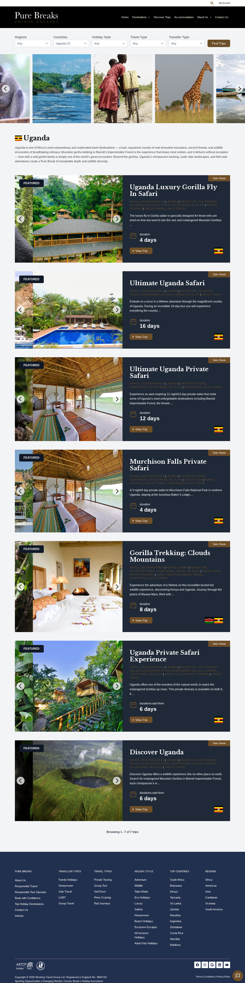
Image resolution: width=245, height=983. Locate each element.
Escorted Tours (157, 205)
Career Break (71, 981)
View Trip (141, 250)
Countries (60, 37)
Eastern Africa (152, 201)
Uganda (172, 201)
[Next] (239, 89)
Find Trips (219, 43)
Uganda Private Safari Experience (165, 656)
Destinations (139, 17)
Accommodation (184, 17)
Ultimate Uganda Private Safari (169, 372)
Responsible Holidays (157, 294)
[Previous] (6, 89)
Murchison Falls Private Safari (168, 465)
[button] (212, 3)
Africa (135, 201)
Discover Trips (162, 17)
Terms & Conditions (205, 976)
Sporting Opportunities (27, 981)
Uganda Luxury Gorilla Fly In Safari (173, 190)
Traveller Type (179, 37)
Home (125, 17)
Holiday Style (101, 37)
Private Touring (142, 574)
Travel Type (138, 37)
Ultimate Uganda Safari (167, 283)
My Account (224, 3)
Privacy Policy (223, 976)
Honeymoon (138, 387)
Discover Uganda (157, 752)
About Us (202, 17)
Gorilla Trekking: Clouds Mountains (170, 556)
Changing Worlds (52, 981)
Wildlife (197, 205)
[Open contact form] (237, 975)
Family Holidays (169, 574)
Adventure (188, 201)
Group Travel (155, 208)
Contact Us (221, 17)
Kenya (171, 567)
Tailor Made (180, 205)
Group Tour (211, 294)
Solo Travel (176, 208)
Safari (180, 294)
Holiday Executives (92, 981)
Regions (21, 37)
